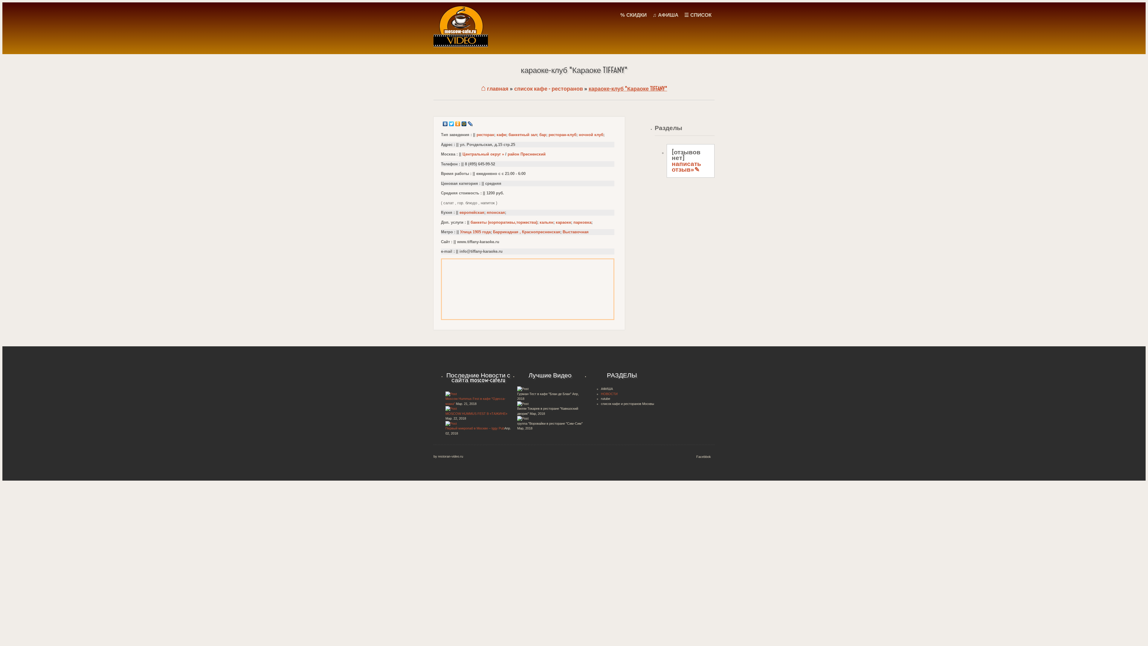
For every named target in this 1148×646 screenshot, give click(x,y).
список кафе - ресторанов (548, 88)
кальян (546, 222)
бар (542, 134)
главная (495, 88)
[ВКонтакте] (445, 124)
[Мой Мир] (464, 124)
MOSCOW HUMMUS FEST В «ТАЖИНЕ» (476, 413)
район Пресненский (527, 154)
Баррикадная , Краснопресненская (526, 232)
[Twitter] (451, 124)
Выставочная (576, 232)
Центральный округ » (483, 154)
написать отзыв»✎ (686, 166)
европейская (471, 212)
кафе (501, 134)
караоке (563, 222)
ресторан (485, 134)
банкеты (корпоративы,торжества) (504, 222)
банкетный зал (523, 134)
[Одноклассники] (458, 124)
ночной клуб (591, 134)
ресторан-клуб (562, 134)
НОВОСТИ (609, 394)
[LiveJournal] (470, 124)
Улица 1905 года (475, 232)
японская (496, 212)
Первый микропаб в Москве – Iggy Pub (474, 428)
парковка (582, 222)
